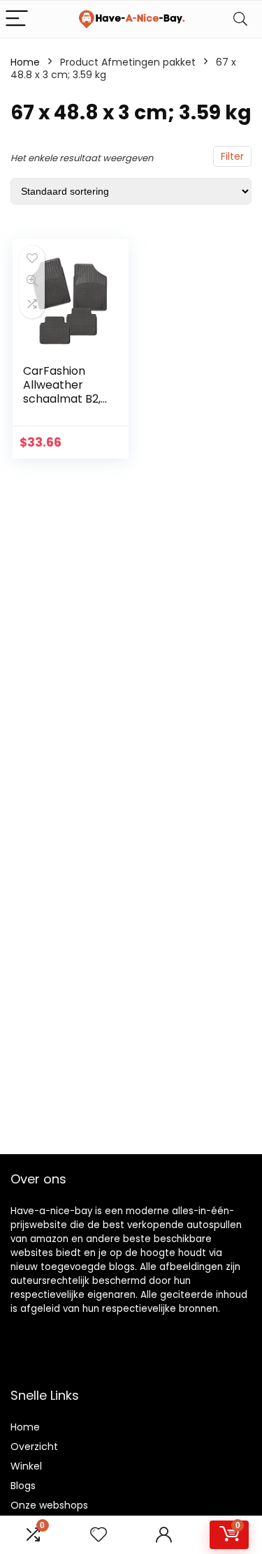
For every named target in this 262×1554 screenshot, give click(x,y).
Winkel (26, 1466)
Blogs (23, 1486)
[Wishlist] (98, 1535)
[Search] (240, 19)
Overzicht (34, 1447)
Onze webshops (49, 1505)
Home (25, 62)
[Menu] (17, 19)
